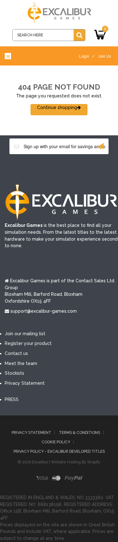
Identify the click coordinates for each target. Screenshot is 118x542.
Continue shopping (57, 107)
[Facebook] (31, 168)
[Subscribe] (100, 146)
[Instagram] (87, 168)
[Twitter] (50, 168)
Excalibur (40, 462)
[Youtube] (68, 168)
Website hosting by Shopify (75, 462)
